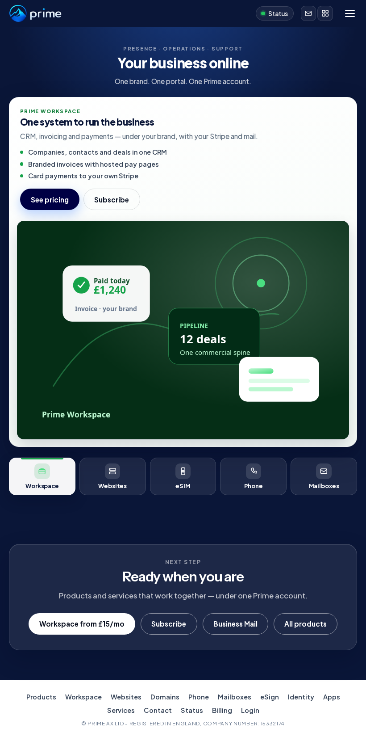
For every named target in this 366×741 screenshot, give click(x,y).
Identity (301, 697)
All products (305, 623)
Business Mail (235, 623)
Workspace (83, 697)
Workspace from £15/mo (82, 623)
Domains (164, 697)
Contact (158, 710)
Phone (198, 697)
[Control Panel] (325, 13)
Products (41, 697)
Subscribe (111, 199)
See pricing (50, 199)
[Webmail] (308, 13)
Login (250, 710)
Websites (126, 697)
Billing (222, 710)
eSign (269, 697)
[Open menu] (350, 13)
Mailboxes (234, 697)
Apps (331, 697)
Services (121, 710)
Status (192, 710)
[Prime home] (35, 13)
